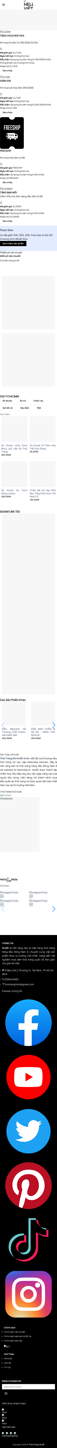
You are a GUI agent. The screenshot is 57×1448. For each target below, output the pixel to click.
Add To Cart (5, 795)
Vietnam (4, 885)
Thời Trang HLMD (36, 1444)
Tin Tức (7, 1367)
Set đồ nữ (8, 407)
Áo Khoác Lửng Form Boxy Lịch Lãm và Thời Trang (14, 448)
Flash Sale (6, 230)
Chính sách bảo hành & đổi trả (17, 1336)
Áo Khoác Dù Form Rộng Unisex (14, 492)
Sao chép (7, 70)
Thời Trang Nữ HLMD (11, 758)
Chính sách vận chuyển (14, 1331)
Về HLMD (8, 1358)
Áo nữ (23, 400)
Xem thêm (5, 414)
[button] (3, 4)
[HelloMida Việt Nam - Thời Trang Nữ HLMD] (28, 4)
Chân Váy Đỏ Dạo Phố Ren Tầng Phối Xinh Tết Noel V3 (43, 493)
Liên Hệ (7, 1363)
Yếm (39, 407)
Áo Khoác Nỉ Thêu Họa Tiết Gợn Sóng (43, 447)
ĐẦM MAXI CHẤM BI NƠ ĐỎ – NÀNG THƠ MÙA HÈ (43, 732)
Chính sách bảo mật (13, 1340)
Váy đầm (24, 407)
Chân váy (38, 400)
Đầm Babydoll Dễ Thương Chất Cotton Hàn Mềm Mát (14, 732)
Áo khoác (7, 400)
